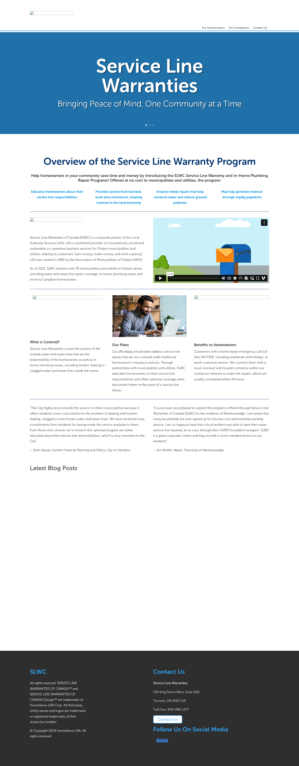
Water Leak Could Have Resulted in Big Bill (70, 589)
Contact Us (260, 28)
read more (41, 507)
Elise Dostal (46, 489)
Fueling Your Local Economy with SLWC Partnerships (79, 532)
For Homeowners (213, 28)
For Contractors (239, 28)
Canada (84, 489)
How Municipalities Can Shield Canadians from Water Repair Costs (90, 483)
